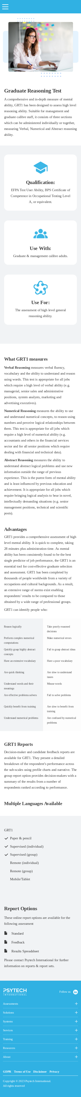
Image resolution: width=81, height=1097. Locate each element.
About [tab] (12, 1057)
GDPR (7, 1071)
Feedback (17, 942)
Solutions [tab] (27, 1013)
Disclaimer (40, 1071)
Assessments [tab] (24, 1004)
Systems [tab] (17, 1022)
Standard (17, 933)
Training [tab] (28, 1039)
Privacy (54, 1071)
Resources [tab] (17, 1048)
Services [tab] (27, 1031)
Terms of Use (22, 1071)
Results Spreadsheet (24, 951)
